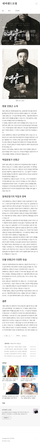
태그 (9, 10)
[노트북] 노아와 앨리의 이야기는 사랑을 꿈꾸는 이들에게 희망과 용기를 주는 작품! (16, 355)
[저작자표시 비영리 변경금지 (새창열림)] (24, 336)
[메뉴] (36, 3)
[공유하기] (9, 335)
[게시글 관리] (11, 335)
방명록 (17, 10)
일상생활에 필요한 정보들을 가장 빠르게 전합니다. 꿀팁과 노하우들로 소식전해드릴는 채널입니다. (15, 413)
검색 (32, 3)
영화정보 (7, 343)
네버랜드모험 (9, 3)
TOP (36, 439)
